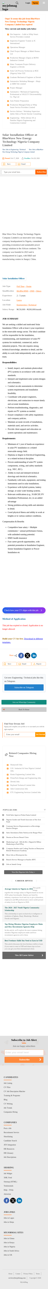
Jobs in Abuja (9, 1222)
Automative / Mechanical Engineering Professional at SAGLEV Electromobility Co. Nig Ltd (25, 94)
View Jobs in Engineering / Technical (14, 149)
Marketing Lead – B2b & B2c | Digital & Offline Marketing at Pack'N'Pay (23, 843)
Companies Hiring (10, 1112)
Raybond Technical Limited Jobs (22, 785)
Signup (35, 3)
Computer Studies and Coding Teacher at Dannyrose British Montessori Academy (25, 849)
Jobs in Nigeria (9, 1247)
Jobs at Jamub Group (13, 864)
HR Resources (9, 1149)
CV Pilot (7, 1087)
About (10, 1274)
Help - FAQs (8, 1190)
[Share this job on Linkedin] (34, 655)
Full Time (21, 286)
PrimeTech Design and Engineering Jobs (25, 778)
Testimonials (8, 1186)
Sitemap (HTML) (10, 1182)
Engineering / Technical (26, 305)
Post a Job (7, 1128)
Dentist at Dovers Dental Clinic (17, 837)
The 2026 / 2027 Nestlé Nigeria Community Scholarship (22, 909)
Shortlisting (8, 1137)
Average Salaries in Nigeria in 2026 (19, 889)
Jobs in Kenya (9, 1243)
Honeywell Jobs (16, 765)
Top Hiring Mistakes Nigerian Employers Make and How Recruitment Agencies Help (24, 925)
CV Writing (8, 1104)
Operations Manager (17, 47)
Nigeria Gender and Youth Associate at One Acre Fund (23, 821)
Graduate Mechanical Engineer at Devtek (25, 77)
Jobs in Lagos (9, 1218)
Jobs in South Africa (11, 1251)
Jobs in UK (8, 1255)
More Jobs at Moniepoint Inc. (17, 855)
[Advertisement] (24, 204)
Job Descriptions (10, 1157)
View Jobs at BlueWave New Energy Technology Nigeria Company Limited (22, 151)
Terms (38, 1274)
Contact (17, 1274)
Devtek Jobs (14, 782)
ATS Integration (10, 1145)
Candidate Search (10, 1141)
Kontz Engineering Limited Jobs (22, 774)
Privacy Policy (28, 1274)
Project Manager (16, 88)
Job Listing (8, 1083)
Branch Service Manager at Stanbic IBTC (21, 860)
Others (38, 291)
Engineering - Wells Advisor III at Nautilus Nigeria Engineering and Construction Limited (23, 120)
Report (38, 664)
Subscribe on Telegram (24, 687)
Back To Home (24, 710)
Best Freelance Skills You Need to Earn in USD (23, 941)
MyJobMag (24, 1282)
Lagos (19, 300)
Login (28, 3)
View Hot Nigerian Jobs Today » (23, 872)
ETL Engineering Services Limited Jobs (25, 792)
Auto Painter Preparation (19, 101)
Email (23, 164)
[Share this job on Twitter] (27, 655)
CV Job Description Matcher (14, 1091)
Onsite (28, 286)
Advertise (7, 1194)
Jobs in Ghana (9, 1238)
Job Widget (8, 1173)
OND (32, 291)
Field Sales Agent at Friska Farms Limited (21, 815)
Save (9, 164)
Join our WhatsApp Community (24, 702)
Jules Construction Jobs (19, 789)
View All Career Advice (24, 955)
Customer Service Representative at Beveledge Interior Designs (23, 827)
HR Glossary (8, 1153)
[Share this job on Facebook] (21, 655)
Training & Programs (12, 1096)
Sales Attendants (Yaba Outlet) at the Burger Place (24, 833)
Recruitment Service (11, 1132)
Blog (5, 1100)
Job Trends (8, 1108)
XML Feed (8, 1178)
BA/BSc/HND (22, 291)
